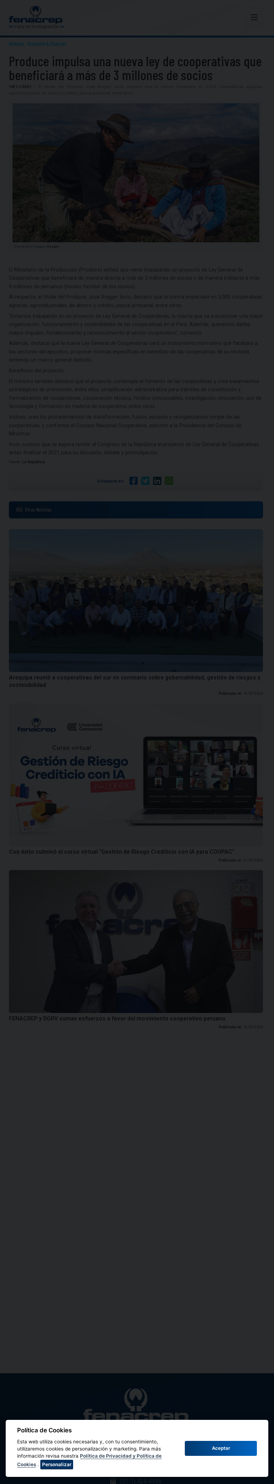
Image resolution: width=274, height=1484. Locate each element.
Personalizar (56, 1464)
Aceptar (221, 1448)
